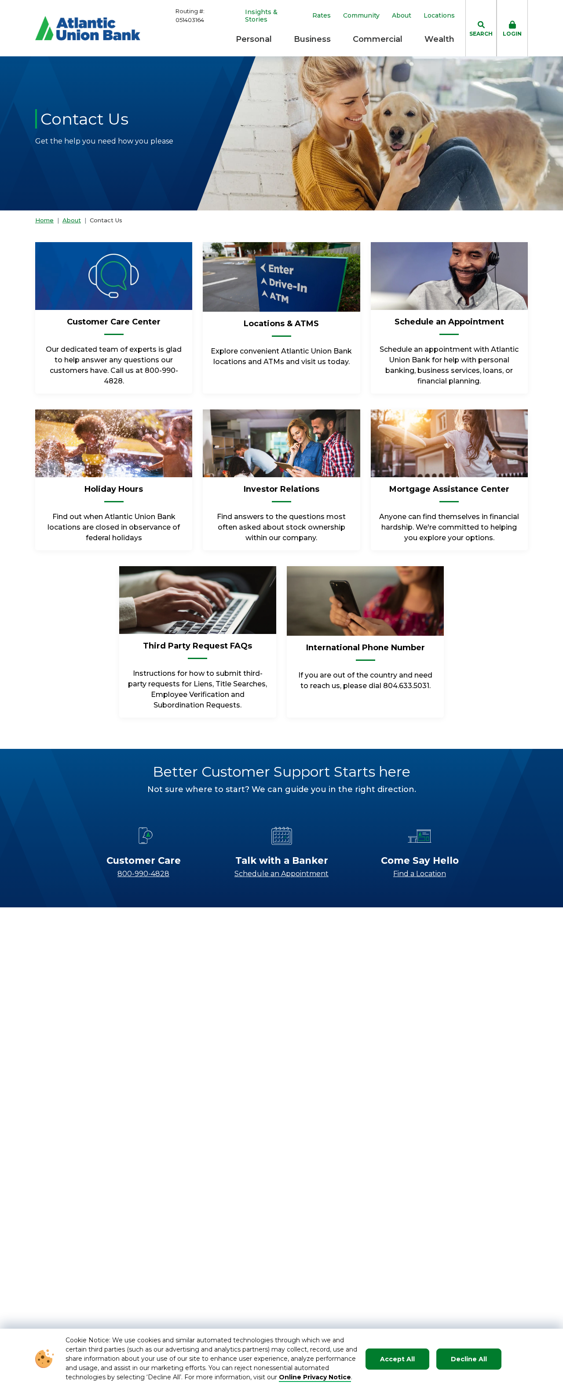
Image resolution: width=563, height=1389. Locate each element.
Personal (254, 39)
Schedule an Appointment (281, 874)
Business (312, 39)
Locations (439, 15)
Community (361, 15)
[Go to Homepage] (87, 28)
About (401, 15)
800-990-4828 (143, 874)
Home (44, 220)
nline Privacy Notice (318, 1377)
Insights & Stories (261, 15)
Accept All (397, 1359)
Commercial (377, 39)
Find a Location (419, 874)
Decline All (469, 1359)
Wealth (439, 39)
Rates (321, 15)
